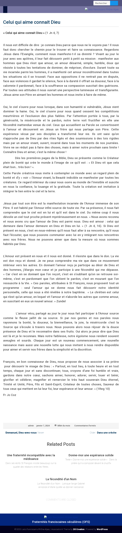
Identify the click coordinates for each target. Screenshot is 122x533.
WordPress (102, 529)
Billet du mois (64, 425)
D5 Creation (78, 529)
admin (31, 425)
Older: (103, 432)
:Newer (25, 432)
